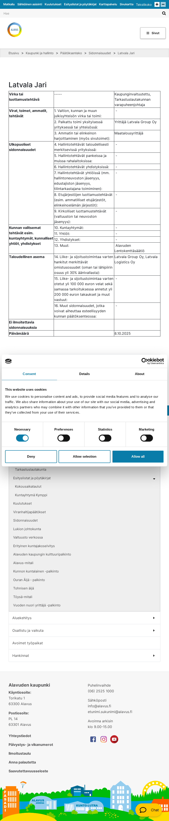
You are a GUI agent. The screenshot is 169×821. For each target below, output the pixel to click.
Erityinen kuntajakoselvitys (34, 546)
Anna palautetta (22, 762)
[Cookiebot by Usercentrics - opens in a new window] (144, 361)
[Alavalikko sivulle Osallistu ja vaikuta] (154, 630)
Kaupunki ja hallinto (39, 53)
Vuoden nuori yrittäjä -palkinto (37, 605)
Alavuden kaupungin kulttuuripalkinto (42, 554)
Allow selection (84, 456)
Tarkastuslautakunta (30, 469)
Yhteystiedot (20, 736)
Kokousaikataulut (28, 486)
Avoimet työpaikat (27, 643)
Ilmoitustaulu (20, 753)
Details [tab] (84, 374)
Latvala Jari (126, 53)
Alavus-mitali (23, 563)
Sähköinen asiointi (29, 4)
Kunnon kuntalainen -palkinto (36, 571)
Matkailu (9, 4)
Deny (31, 456)
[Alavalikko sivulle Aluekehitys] (154, 617)
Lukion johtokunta (27, 529)
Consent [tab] (29, 374)
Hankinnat (20, 655)
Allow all (138, 456)
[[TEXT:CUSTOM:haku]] (164, 13)
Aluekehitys (21, 618)
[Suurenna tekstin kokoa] (157, 4)
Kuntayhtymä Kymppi (31, 495)
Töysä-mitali (22, 597)
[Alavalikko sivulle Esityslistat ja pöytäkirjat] (154, 478)
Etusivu (14, 53)
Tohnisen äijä (23, 588)
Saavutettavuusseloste (28, 771)
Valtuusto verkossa (28, 537)
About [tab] (140, 374)
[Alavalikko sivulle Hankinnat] (154, 655)
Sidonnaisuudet (100, 53)
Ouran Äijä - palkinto (29, 580)
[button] (148, 810)
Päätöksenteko (71, 53)
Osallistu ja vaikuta (28, 630)
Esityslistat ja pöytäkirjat (80, 4)
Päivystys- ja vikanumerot (31, 744)
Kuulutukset (53, 4)
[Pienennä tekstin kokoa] (163, 4)
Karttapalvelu (108, 4)
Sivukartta (126, 4)
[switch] (63, 438)
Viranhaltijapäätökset (29, 512)
